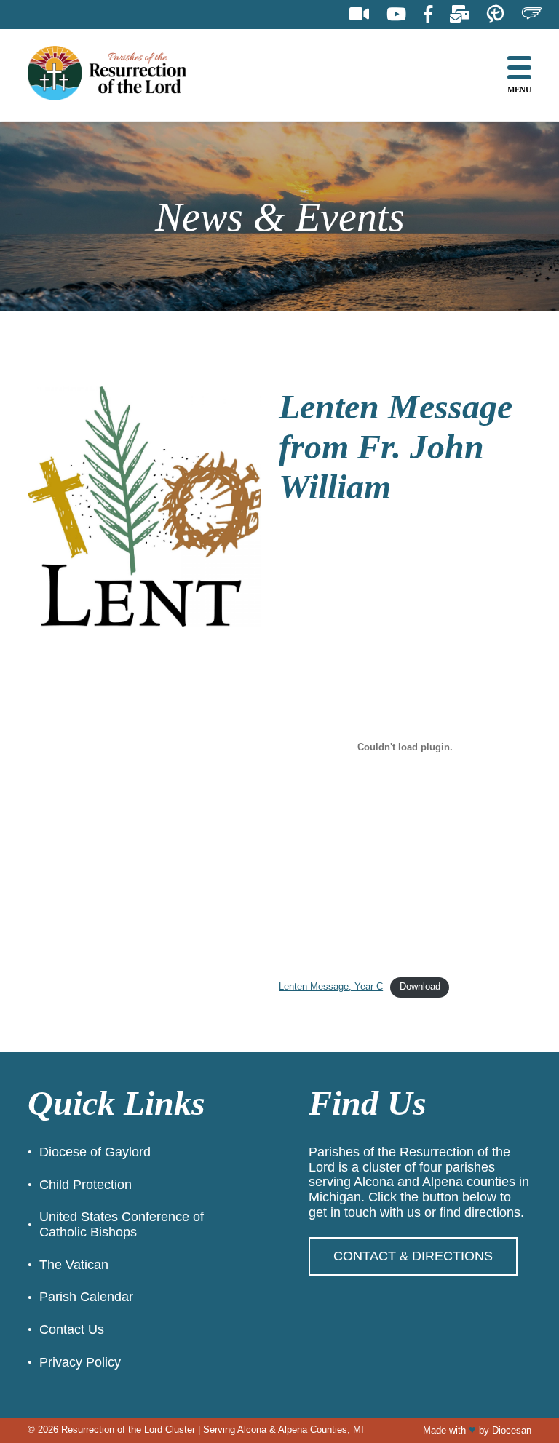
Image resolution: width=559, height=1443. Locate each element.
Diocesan (511, 1430)
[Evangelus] (531, 14)
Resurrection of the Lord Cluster (128, 1429)
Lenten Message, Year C (331, 986)
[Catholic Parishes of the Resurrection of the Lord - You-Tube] (396, 14)
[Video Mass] (359, 14)
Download (420, 986)
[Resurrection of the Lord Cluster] (119, 74)
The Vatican (73, 1264)
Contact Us (71, 1329)
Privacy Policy (80, 1362)
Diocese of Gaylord (95, 1152)
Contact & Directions (413, 1256)
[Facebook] (428, 14)
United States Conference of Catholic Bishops (121, 1224)
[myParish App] (495, 14)
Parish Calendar (86, 1296)
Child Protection (85, 1184)
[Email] (459, 14)
